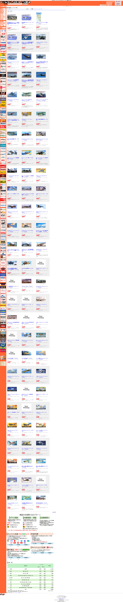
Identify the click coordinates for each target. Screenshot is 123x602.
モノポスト (3, 323)
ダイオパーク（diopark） (3, 175)
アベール (3, 54)
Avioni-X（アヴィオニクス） (3, 39)
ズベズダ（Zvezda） (3, 172)
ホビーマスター (3, 280)
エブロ (3, 99)
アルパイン (3, 57)
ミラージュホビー (3, 299)
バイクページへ (3, 14)
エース (3, 90)
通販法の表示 (3, 365)
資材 (24, 2)
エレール (3, 102)
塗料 (19, 2)
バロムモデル (3, 215)
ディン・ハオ (3, 187)
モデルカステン (3, 317)
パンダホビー (3, 221)
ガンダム (17, 2)
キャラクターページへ (3, 16)
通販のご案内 (3, 363)
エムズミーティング (3, 359)
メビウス (3, 305)
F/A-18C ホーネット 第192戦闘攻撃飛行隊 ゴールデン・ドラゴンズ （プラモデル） (28, 250)
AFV (3, 8)
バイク (11, 2)
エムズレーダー (3, 356)
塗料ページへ (3, 21)
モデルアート (3, 314)
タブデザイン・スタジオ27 (3, 181)
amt (3, 87)
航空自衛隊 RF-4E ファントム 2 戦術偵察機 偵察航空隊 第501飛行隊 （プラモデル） (13, 23)
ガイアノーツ (3, 108)
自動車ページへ (3, 12)
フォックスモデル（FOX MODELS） (3, 242)
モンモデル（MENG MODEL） (3, 326)
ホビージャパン (3, 271)
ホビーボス (3, 277)
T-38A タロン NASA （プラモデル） (27, 286)
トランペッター (3, 205)
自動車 (9, 2)
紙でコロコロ (3, 111)
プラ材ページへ (3, 24)
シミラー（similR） (3, 154)
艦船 (6, 2)
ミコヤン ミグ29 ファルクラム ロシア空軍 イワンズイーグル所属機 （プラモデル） (13, 250)
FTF (3, 93)
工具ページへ (3, 23)
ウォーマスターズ (3, 75)
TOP (3, 3)
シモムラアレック (3, 157)
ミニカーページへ (3, 18)
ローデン (3, 350)
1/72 (8, 11)
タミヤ (3, 184)
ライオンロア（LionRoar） (3, 335)
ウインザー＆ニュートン (3, 69)
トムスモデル (3, 199)
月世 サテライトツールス (3, 126)
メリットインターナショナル (3, 308)
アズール (3, 48)
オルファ (3, 105)
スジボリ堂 (3, 163)
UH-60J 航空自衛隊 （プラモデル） (27, 358)
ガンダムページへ (3, 15)
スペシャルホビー (3, 169)
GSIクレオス (3, 145)
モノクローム (3, 320)
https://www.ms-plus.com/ (61, 598)
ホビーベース (3, 274)
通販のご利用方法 (118, 1)
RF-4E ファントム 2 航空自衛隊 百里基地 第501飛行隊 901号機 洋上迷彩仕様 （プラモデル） (28, 81)
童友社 (3, 190)
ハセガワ (3, 209)
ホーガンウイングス (3, 265)
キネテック (3, 117)
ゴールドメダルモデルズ (3, 132)
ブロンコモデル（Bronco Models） (3, 254)
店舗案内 (118, 4)
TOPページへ (3, 6)
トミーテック (3, 196)
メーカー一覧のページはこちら (3, 30)
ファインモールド (3, 233)
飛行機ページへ (3, 10)
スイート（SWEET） (3, 160)
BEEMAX (3, 227)
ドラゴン (3, 202)
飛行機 (4, 2)
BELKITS (3, 259)
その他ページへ (3, 19)
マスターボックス (3, 287)
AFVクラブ (3, 84)
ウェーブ (3, 72)
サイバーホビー (3, 139)
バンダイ (3, 218)
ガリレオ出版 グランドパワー (3, 120)
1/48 (11, 11)
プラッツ (3, 251)
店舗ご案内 (3, 361)
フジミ (8, 25)
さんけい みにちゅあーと (3, 142)
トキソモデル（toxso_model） (3, 193)
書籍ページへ (3, 27)
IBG (3, 36)
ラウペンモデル (3, 341)
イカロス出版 (3, 63)
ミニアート (3, 293)
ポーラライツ (3, 268)
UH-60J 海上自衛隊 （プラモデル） (12, 358)
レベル (3, 347)
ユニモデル (3, 329)
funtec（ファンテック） (3, 236)
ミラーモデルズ (3, 302)
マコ (3, 284)
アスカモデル (3, 51)
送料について (3, 364)
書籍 (29, 2)
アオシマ (3, 42)
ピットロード (3, 230)
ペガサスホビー (3, 256)
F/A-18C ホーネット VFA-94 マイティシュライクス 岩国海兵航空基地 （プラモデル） (13, 120)
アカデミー (3, 45)
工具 (22, 2)
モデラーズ (3, 311)
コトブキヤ (3, 135)
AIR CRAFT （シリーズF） (13, 25)
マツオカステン (3, 290)
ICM (3, 33)
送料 (118, 2)
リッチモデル (3, 344)
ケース (27, 2)
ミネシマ (3, 296)
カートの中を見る (109, 4)
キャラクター (14, 2)
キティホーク (3, 114)
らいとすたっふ (3, 338)
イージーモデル (3, 60)
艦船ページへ (3, 11)
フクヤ (3, 245)
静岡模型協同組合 (3, 151)
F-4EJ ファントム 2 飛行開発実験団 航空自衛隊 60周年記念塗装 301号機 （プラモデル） (27, 43)
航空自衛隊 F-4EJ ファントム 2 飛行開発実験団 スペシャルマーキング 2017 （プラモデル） (13, 43)
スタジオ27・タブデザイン (3, 166)
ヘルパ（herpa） (3, 262)
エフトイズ (3, 96)
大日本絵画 (3, 178)
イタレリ (3, 66)
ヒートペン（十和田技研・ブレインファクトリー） (3, 224)
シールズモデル (3, 148)
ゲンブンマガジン (3, 129)
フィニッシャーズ (3, 239)
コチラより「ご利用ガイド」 (18, 592)
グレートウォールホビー (3, 123)
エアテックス (3, 78)
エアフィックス (3, 81)
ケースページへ (3, 25)
